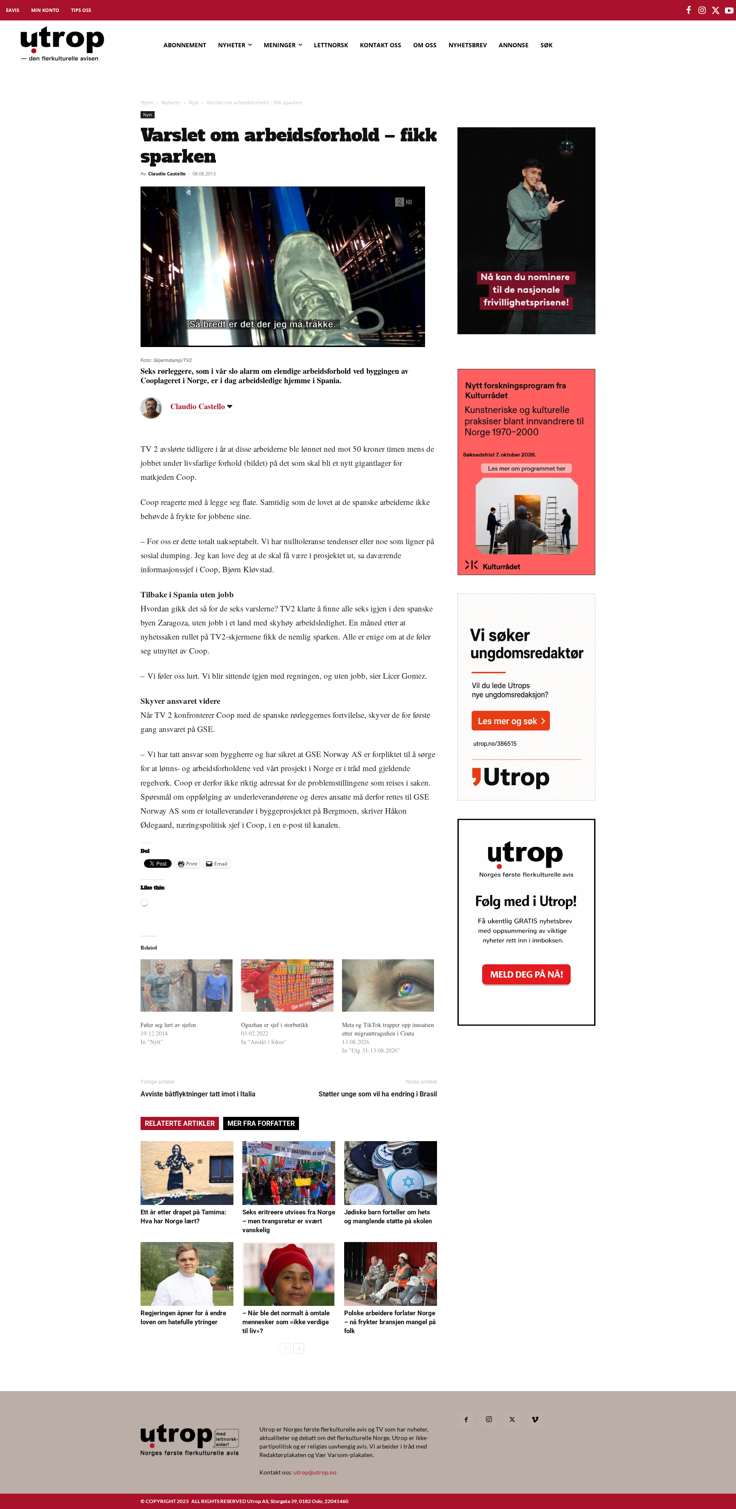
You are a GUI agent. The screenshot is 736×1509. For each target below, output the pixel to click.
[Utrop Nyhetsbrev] (526, 1023)
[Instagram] (488, 1419)
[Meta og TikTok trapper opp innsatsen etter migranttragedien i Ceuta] (388, 985)
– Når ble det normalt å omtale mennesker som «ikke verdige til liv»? (286, 1322)
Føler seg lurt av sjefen (168, 1025)
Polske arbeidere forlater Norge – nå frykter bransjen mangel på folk (390, 1322)
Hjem (147, 102)
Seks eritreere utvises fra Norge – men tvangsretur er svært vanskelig (288, 1221)
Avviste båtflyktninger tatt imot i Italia (198, 1094)
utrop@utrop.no (314, 1472)
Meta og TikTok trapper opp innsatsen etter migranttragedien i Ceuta (388, 1029)
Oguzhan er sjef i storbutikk (274, 1025)
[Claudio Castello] (158, 408)
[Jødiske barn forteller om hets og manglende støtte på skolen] (390, 1173)
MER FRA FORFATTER (261, 1123)
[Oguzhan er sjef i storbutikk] (287, 985)
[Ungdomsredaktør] (526, 797)
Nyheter (171, 102)
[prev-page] (285, 1348)
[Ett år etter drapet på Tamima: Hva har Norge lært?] (187, 1173)
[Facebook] (465, 1420)
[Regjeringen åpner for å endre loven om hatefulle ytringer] (187, 1274)
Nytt (193, 102)
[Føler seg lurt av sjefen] (187, 985)
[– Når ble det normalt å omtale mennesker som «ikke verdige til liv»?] (288, 1274)
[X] (511, 1420)
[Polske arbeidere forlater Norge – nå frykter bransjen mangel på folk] (390, 1274)
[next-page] (298, 1348)
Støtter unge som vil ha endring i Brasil (378, 1094)
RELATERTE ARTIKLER (180, 1123)
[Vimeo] (534, 1420)
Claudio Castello (167, 173)
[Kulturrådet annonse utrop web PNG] (526, 572)
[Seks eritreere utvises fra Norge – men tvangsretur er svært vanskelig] (288, 1173)
